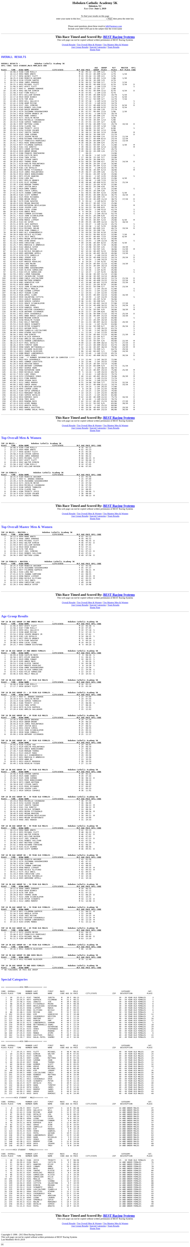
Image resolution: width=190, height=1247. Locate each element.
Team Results (113, 47)
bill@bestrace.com (114, 26)
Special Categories (98, 47)
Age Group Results (79, 47)
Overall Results (68, 44)
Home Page (95, 49)
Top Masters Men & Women (115, 44)
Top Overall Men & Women (89, 44)
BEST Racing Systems (119, 37)
